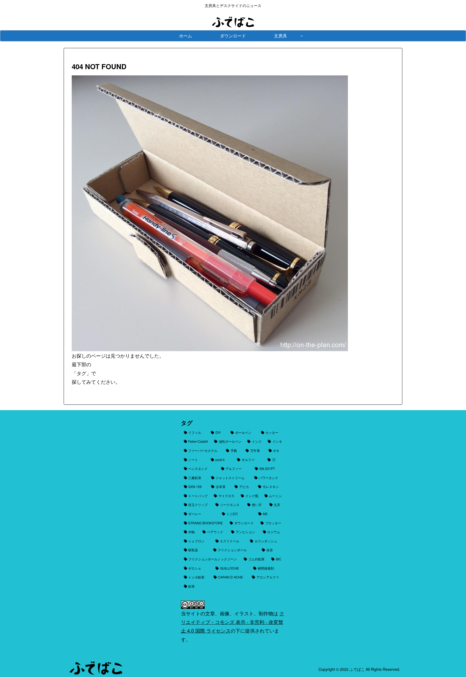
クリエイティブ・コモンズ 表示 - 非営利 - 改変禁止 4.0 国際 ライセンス (232, 622)
